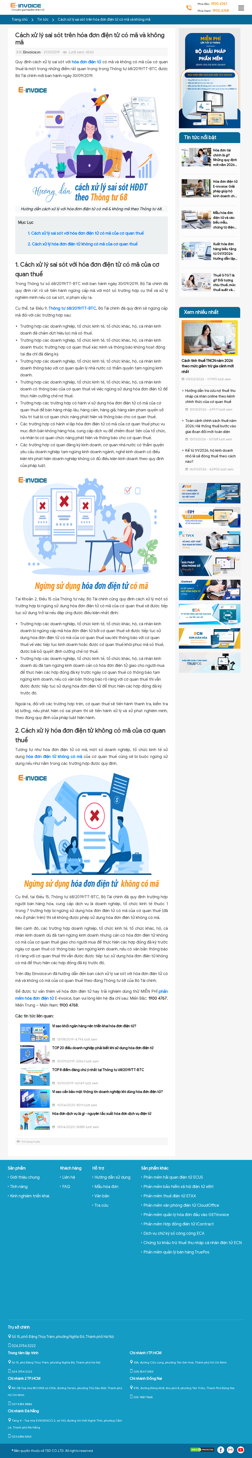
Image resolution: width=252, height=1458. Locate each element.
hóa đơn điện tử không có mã (54, 756)
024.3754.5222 (24, 1346)
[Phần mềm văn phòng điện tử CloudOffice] (209, 565)
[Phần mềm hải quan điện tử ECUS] (209, 492)
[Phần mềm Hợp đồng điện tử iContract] (209, 589)
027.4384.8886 (22, 1404)
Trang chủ (20, 19)
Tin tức (43, 19)
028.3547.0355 (143, 1371)
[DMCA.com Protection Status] (202, 1450)
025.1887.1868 (143, 1397)
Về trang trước (31, 1141)
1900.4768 (220, 11)
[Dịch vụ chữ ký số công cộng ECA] (209, 613)
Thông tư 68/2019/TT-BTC (72, 308)
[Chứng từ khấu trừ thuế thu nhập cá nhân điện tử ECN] (209, 638)
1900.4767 (219, 4)
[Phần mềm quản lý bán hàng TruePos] (209, 662)
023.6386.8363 (21, 1436)
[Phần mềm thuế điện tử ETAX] (209, 541)
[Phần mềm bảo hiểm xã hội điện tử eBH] (209, 517)
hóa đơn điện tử (86, 62)
